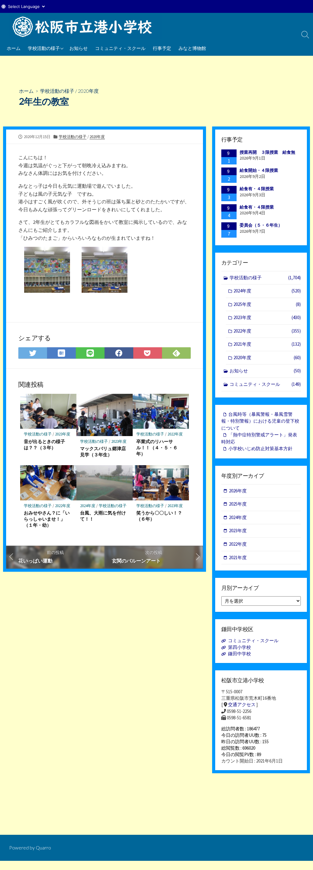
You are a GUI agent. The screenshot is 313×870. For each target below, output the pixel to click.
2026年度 (238, 491)
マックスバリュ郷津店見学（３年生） (103, 451)
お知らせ (78, 48)
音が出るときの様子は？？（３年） (44, 444)
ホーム (13, 48)
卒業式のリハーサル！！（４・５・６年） (157, 447)
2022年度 (175, 434)
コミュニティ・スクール (120, 48)
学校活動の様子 (44, 48)
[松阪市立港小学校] (85, 26)
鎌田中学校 (239, 654)
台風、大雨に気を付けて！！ (103, 516)
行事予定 (162, 48)
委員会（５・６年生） (261, 225)
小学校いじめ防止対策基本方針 (260, 448)
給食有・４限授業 (257, 188)
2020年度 (88, 91)
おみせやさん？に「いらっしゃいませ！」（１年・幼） (47, 519)
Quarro (43, 847)
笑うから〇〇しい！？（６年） (159, 516)
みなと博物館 (192, 48)
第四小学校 (239, 647)
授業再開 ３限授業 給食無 (267, 152)
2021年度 (267, 344)
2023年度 (62, 434)
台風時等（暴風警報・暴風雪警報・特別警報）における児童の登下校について (260, 421)
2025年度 (267, 304)
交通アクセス (242, 704)
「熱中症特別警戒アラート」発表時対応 (259, 438)
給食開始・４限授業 (259, 170)
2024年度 (87, 505)
